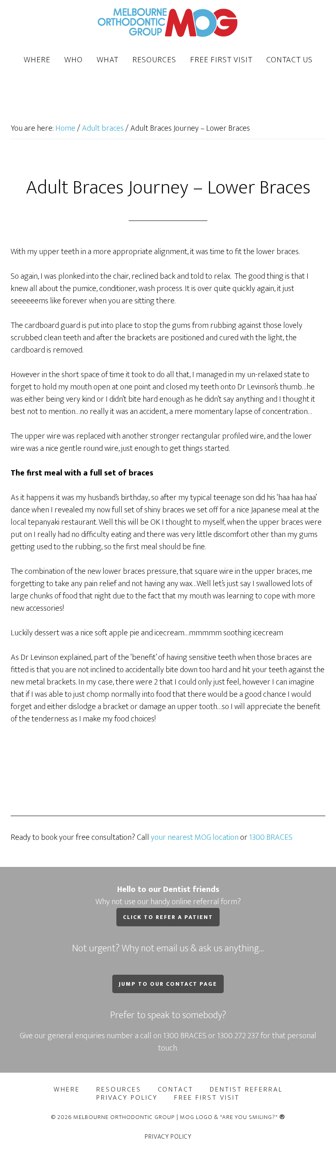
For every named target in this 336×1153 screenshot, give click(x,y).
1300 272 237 (239, 1036)
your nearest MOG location (194, 837)
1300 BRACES (271, 837)
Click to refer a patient (168, 917)
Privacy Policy (168, 1136)
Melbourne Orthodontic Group (168, 21)
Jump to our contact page (168, 984)
